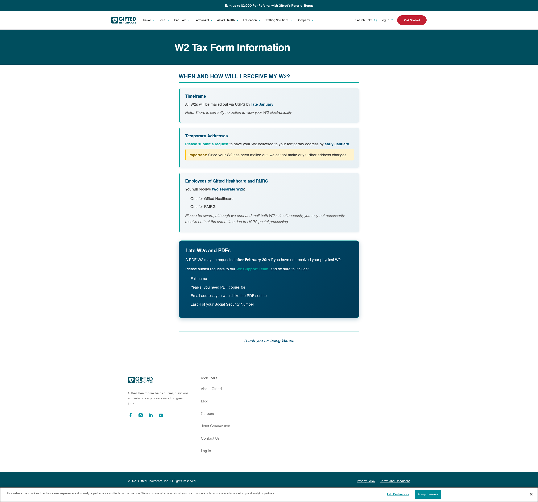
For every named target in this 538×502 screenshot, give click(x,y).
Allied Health (226, 20)
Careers (207, 413)
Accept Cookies (428, 494)
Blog (204, 401)
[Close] (531, 494)
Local (162, 20)
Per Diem (180, 20)
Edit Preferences (398, 494)
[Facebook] (130, 415)
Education (250, 20)
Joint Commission (215, 425)
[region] (269, 494)
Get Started (412, 20)
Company (303, 20)
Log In (385, 20)
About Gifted (211, 388)
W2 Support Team (252, 269)
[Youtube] (160, 415)
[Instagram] (140, 415)
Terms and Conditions (395, 481)
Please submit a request (206, 144)
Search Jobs (364, 20)
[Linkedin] (150, 415)
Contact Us (210, 438)
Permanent (201, 20)
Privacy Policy (366, 481)
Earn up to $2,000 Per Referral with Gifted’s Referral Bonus (269, 5)
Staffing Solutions (277, 20)
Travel (146, 20)
